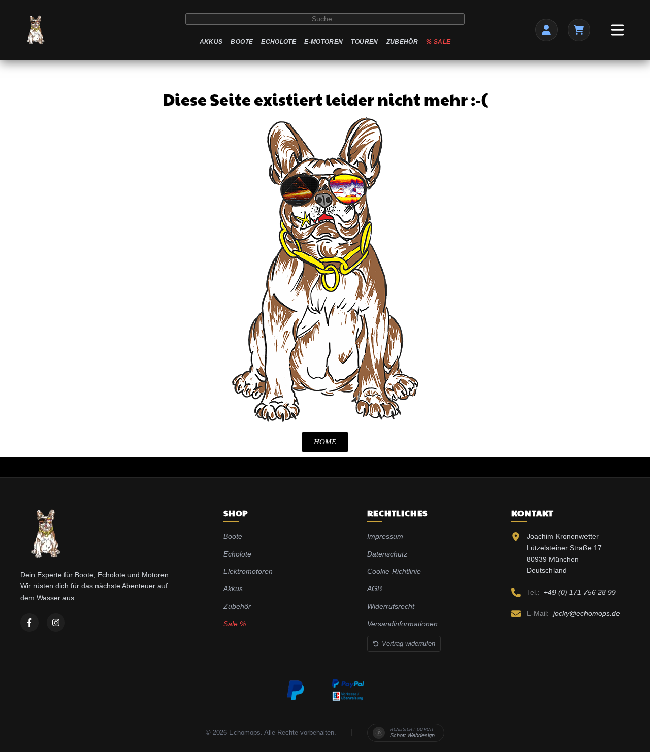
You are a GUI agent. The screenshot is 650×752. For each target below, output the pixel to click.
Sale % (234, 623)
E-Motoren (323, 41)
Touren (364, 41)
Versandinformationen (402, 623)
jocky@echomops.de (586, 613)
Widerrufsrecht (390, 606)
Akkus (211, 41)
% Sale (438, 41)
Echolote (278, 41)
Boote (242, 41)
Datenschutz (387, 554)
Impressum (385, 536)
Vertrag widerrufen (408, 643)
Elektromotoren (248, 571)
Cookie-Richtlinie (394, 571)
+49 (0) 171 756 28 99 (580, 592)
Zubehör (402, 41)
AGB (374, 588)
